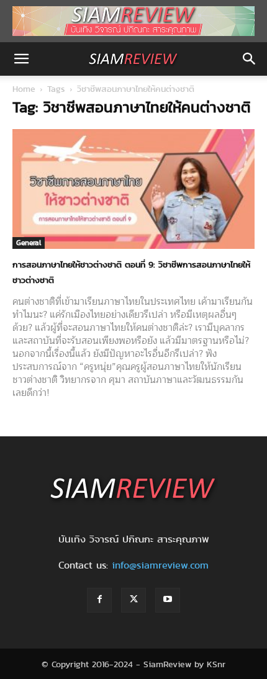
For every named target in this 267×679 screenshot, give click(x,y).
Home (23, 89)
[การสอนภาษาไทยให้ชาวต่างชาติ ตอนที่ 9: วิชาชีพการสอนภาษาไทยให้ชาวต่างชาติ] (133, 189)
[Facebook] (99, 600)
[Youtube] (167, 600)
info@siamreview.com (160, 565)
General (28, 242)
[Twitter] (133, 600)
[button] (21, 59)
